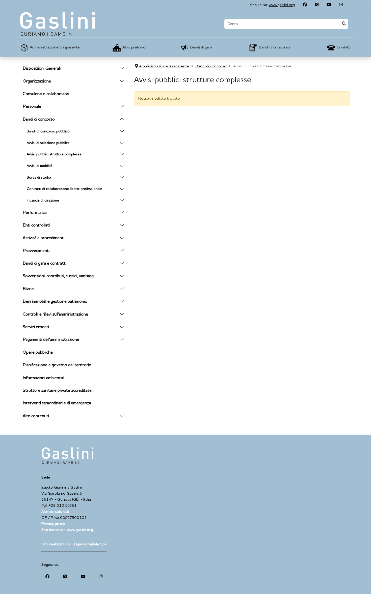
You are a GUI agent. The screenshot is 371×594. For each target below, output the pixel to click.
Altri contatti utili (55, 512)
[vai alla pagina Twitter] (317, 5)
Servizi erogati (36, 327)
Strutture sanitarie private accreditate (57, 390)
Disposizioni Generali (42, 68)
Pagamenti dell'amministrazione (51, 339)
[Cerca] (343, 24)
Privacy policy (53, 524)
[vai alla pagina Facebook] (305, 5)
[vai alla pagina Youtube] (329, 5)
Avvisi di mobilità (39, 166)
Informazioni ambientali (43, 378)
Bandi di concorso (39, 119)
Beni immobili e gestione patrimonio (55, 301)
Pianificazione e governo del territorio (57, 365)
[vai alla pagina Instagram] (341, 5)
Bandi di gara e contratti (44, 263)
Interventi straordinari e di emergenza (57, 403)
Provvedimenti (36, 251)
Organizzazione (37, 81)
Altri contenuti (36, 416)
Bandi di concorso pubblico (48, 131)
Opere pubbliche (38, 352)
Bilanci (28, 289)
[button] (49, 47)
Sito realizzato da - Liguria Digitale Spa (74, 544)
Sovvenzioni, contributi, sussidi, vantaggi (58, 276)
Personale (32, 106)
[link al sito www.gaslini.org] (67, 456)
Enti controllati (36, 225)
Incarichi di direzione (43, 200)
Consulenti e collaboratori (46, 94)
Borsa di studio (39, 177)
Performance (35, 213)
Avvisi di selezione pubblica (48, 143)
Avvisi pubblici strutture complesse (54, 154)
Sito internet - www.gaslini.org (67, 530)
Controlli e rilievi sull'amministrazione (55, 314)
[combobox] (281, 24)
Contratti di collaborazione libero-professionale (64, 189)
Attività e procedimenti (43, 238)
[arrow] (122, 69)
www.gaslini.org (282, 5)
